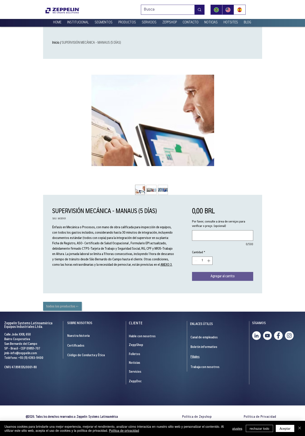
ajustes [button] (237, 428)
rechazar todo (259, 428)
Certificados (75, 346)
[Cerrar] (299, 428)
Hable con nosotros (142, 336)
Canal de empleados (204, 337)
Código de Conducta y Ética (86, 355)
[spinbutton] (202, 261)
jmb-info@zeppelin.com (20, 353)
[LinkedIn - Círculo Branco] (256, 335)
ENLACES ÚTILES (201, 324)
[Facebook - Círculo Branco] (278, 335)
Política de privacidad (124, 430)
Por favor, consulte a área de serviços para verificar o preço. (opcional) (218, 224)
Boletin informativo (203, 347)
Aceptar (285, 428)
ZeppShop (136, 345)
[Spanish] (239, 9)
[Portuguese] (216, 9)
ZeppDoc (135, 381)
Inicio (55, 43)
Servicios (135, 372)
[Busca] (199, 9)
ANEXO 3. (166, 265)
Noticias (134, 363)
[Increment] (209, 261)
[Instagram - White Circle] (289, 335)
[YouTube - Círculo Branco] (267, 335)
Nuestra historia (78, 336)
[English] (228, 9)
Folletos (134, 354)
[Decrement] (195, 261)
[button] (78, 21)
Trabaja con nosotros (204, 367)
